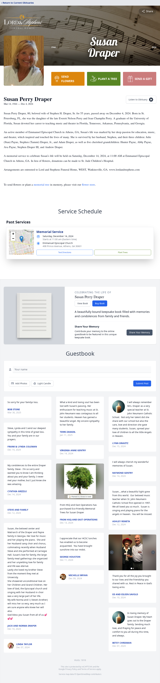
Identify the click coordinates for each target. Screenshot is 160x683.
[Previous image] (112, 552)
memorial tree (41, 184)
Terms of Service (88, 669)
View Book (82, 303)
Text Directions (64, 252)
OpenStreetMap (83, 674)
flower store (88, 184)
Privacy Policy (71, 669)
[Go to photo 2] (133, 568)
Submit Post (142, 383)
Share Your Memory (139, 332)
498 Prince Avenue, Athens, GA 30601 (62, 246)
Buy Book (100, 303)
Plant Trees (123, 252)
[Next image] (153, 552)
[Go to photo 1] (131, 568)
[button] (21, 239)
